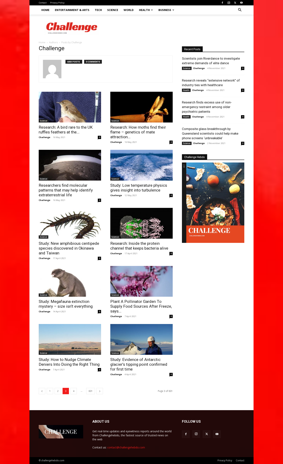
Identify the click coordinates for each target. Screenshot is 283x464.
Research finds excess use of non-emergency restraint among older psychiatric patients (207, 106)
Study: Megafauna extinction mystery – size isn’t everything (66, 304)
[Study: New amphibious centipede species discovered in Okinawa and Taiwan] (70, 223)
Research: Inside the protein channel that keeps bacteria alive (139, 246)
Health (144, 10)
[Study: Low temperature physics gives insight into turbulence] (141, 165)
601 (91, 391)
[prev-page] (42, 391)
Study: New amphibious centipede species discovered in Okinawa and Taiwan (69, 248)
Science (112, 10)
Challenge (44, 137)
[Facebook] (222, 2)
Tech (98, 10)
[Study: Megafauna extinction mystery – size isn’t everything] (70, 281)
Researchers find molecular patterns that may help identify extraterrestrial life (66, 190)
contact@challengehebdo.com (126, 447)
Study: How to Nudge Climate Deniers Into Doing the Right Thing (69, 362)
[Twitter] (235, 2)
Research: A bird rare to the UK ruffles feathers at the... (66, 129)
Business (164, 10)
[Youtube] (241, 2)
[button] (239, 10)
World (129, 10)
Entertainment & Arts (72, 10)
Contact (43, 2)
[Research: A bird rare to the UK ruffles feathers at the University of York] (70, 107)
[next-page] (99, 391)
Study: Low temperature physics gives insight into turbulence (138, 187)
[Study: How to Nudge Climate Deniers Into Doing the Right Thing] (70, 339)
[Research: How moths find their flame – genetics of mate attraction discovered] (141, 107)
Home (45, 10)
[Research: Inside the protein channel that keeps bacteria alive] (141, 223)
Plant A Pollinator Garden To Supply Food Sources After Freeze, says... (141, 306)
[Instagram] (229, 2)
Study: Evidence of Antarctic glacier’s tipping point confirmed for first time (138, 364)
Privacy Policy (57, 2)
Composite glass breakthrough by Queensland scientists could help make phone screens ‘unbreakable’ (210, 133)
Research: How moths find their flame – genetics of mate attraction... (138, 132)
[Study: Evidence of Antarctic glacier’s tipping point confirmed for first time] (141, 339)
